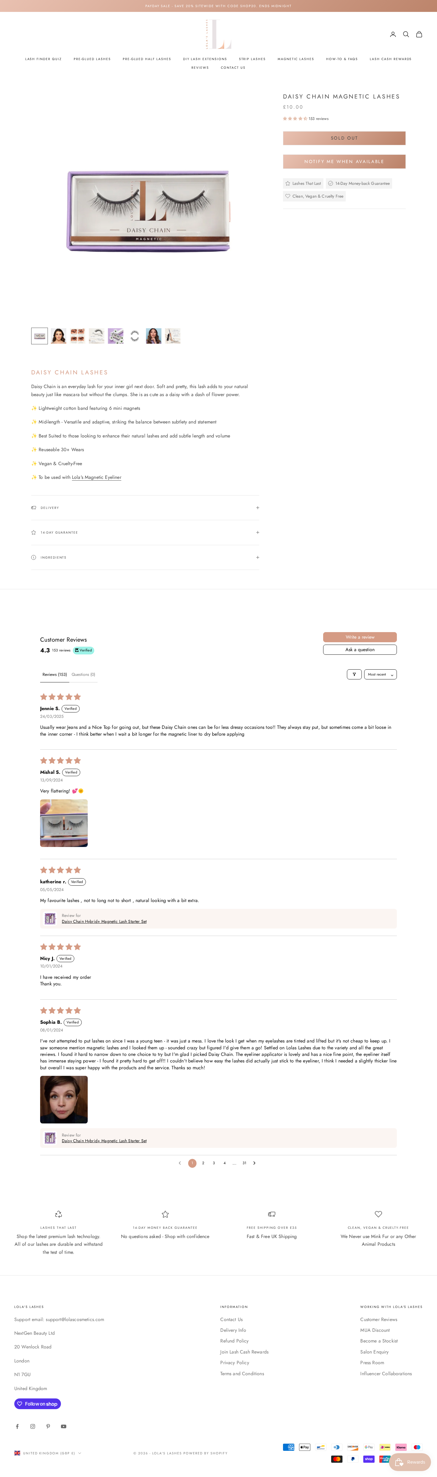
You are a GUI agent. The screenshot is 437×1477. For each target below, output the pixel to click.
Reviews (200, 67)
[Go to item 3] (77, 336)
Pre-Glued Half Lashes (147, 59)
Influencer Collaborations (386, 1373)
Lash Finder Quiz (43, 59)
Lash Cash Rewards (391, 59)
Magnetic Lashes (296, 59)
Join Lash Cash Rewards (244, 1351)
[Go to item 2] (58, 336)
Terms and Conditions (242, 1373)
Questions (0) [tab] (83, 674)
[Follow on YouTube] (64, 1426)
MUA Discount (375, 1330)
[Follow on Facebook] (17, 1426)
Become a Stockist (379, 1340)
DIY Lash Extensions (205, 59)
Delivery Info (233, 1330)
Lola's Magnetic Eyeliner (96, 477)
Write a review (360, 637)
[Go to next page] (256, 1163)
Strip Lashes (252, 59)
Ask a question (360, 649)
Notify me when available (344, 161)
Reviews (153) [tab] (55, 674)
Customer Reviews (378, 1319)
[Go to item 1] (39, 336)
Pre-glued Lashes (92, 59)
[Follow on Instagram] (33, 1426)
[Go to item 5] (115, 336)
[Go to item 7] (153, 336)
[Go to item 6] (134, 336)
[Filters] (354, 674)
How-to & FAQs (342, 59)
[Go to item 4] (96, 336)
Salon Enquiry (374, 1351)
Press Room (372, 1362)
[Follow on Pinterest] (48, 1426)
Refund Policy (234, 1340)
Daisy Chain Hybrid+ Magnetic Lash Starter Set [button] (104, 921)
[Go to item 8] (172, 336)
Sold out (344, 138)
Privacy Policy (234, 1362)
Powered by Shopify (205, 1453)
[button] (296, 118)
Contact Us (233, 67)
